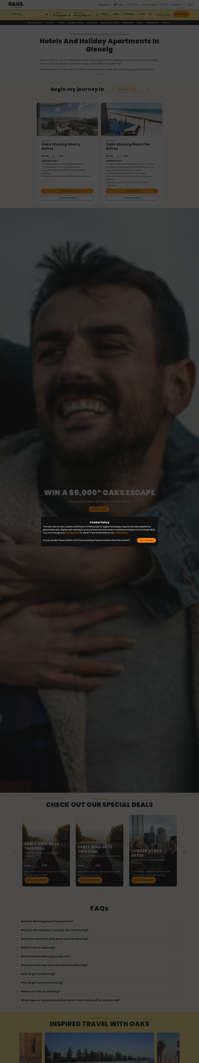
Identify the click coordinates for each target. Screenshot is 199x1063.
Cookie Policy (121, 532)
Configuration (72, 532)
